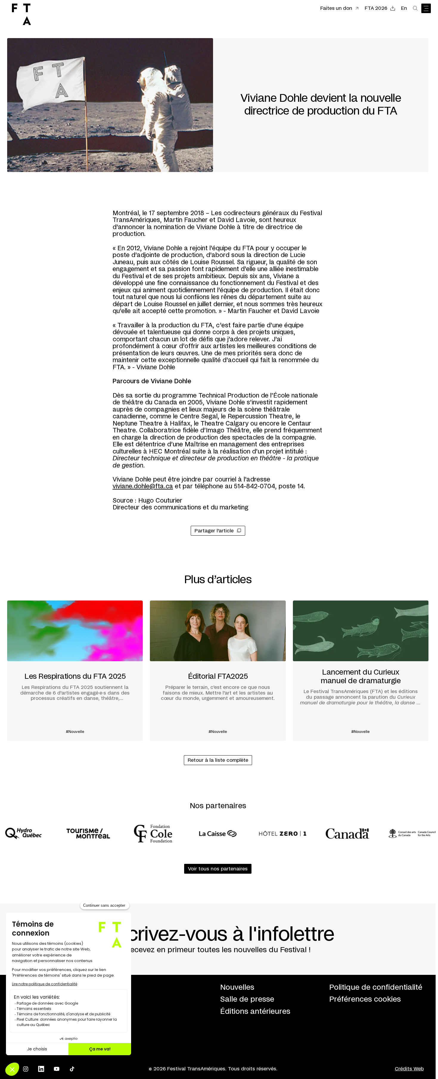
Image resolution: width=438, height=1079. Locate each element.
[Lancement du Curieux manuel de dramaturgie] (360, 671)
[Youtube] (56, 1069)
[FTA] (21, 14)
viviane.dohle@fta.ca (143, 487)
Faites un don (336, 8)
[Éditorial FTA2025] (217, 671)
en (404, 8)
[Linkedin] (41, 1069)
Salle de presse (247, 999)
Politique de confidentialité (375, 987)
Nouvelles (237, 987)
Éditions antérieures (255, 1011)
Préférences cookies (365, 999)
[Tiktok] (72, 1069)
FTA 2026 (376, 8)
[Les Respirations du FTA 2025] (75, 671)
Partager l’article (214, 530)
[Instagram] (25, 1069)
